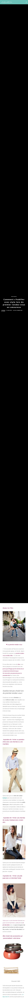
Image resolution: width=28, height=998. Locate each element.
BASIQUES (14, 296)
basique (5, 798)
